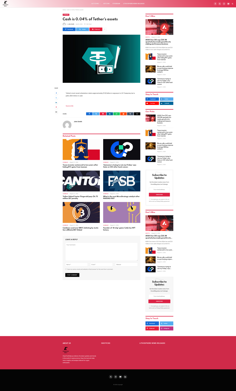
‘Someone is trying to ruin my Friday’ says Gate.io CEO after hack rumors (119, 166)
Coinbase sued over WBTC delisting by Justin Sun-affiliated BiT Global (80, 229)
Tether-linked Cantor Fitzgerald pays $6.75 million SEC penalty (80, 197)
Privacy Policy (160, 201)
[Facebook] (56, 93)
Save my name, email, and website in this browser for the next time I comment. (90, 269)
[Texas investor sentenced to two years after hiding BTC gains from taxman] (81, 149)
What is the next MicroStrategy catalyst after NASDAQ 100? (121, 197)
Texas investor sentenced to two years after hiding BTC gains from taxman (80, 166)
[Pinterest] (56, 107)
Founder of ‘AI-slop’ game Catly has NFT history (119, 229)
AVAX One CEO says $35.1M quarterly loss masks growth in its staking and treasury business (158, 42)
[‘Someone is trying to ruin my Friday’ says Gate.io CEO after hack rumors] (121, 149)
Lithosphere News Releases (134, 3)
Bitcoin (107, 3)
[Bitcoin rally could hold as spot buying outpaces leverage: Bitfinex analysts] (150, 68)
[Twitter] (56, 98)
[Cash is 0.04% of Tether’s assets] (101, 58)
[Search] (232, 4)
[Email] (56, 112)
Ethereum (116, 3)
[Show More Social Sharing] (104, 29)
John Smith (71, 24)
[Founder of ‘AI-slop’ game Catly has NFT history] (121, 212)
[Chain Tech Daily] (5, 3)
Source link (69, 106)
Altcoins (95, 3)
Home (64, 10)
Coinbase (66, 14)
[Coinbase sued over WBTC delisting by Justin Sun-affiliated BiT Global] (81, 212)
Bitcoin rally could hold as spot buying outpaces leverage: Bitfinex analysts (165, 69)
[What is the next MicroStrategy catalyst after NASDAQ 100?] (121, 181)
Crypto (147, 37)
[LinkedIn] (56, 102)
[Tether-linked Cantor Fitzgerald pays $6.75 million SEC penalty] (81, 181)
